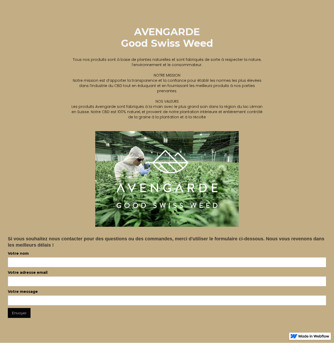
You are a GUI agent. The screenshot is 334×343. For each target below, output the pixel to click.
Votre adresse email (27, 272)
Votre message (23, 291)
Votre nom (18, 253)
